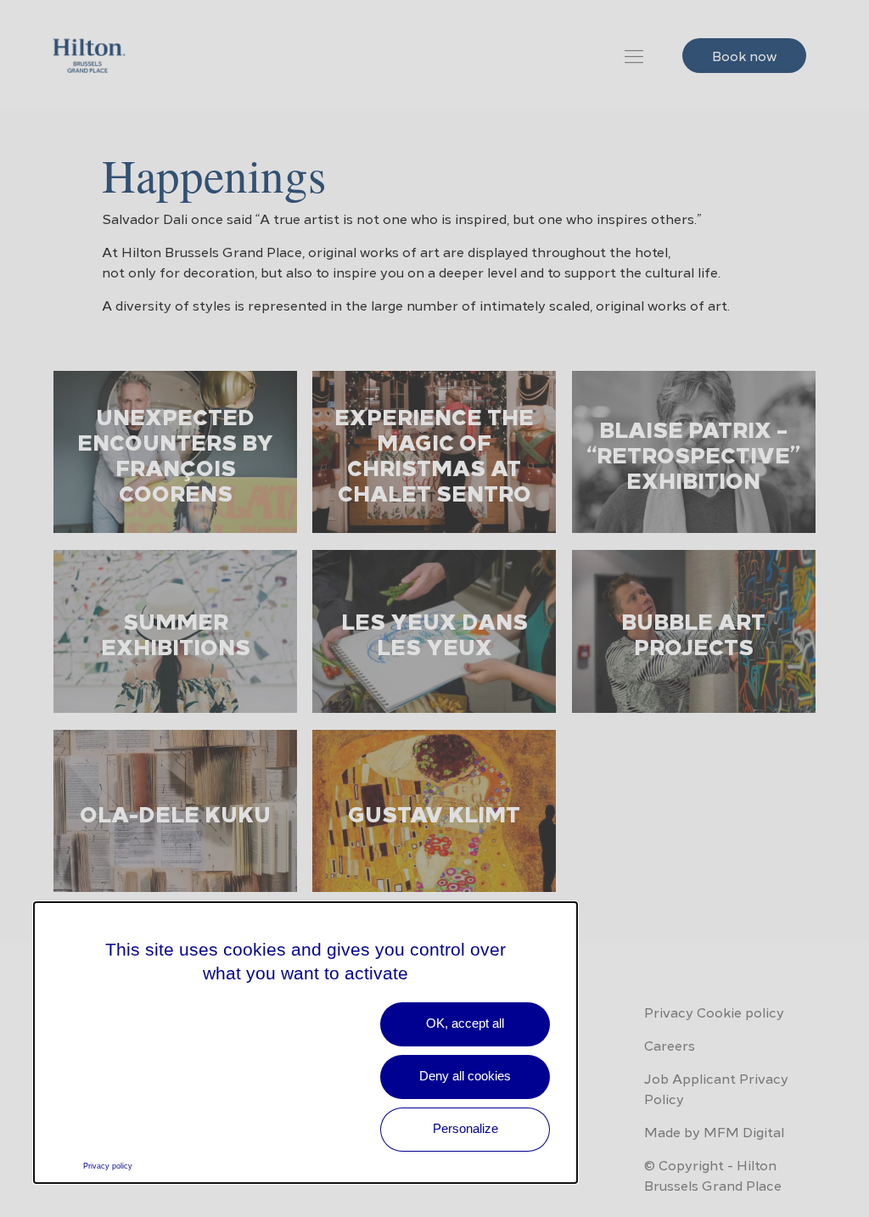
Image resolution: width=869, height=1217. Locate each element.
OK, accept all (465, 1023)
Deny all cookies (465, 1075)
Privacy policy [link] (107, 1166)
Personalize (465, 1128)
